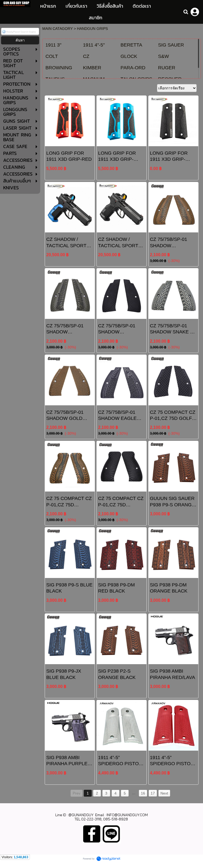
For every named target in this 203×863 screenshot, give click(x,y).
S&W (163, 56)
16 (143, 793)
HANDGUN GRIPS (92, 28)
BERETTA (131, 45)
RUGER (166, 67)
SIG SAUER (171, 45)
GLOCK (129, 56)
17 (153, 793)
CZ (86, 56)
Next (164, 793)
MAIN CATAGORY (57, 28)
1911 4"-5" (94, 45)
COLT (51, 56)
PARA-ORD (133, 67)
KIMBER (92, 67)
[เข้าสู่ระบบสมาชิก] (195, 12)
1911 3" (53, 45)
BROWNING (58, 67)
